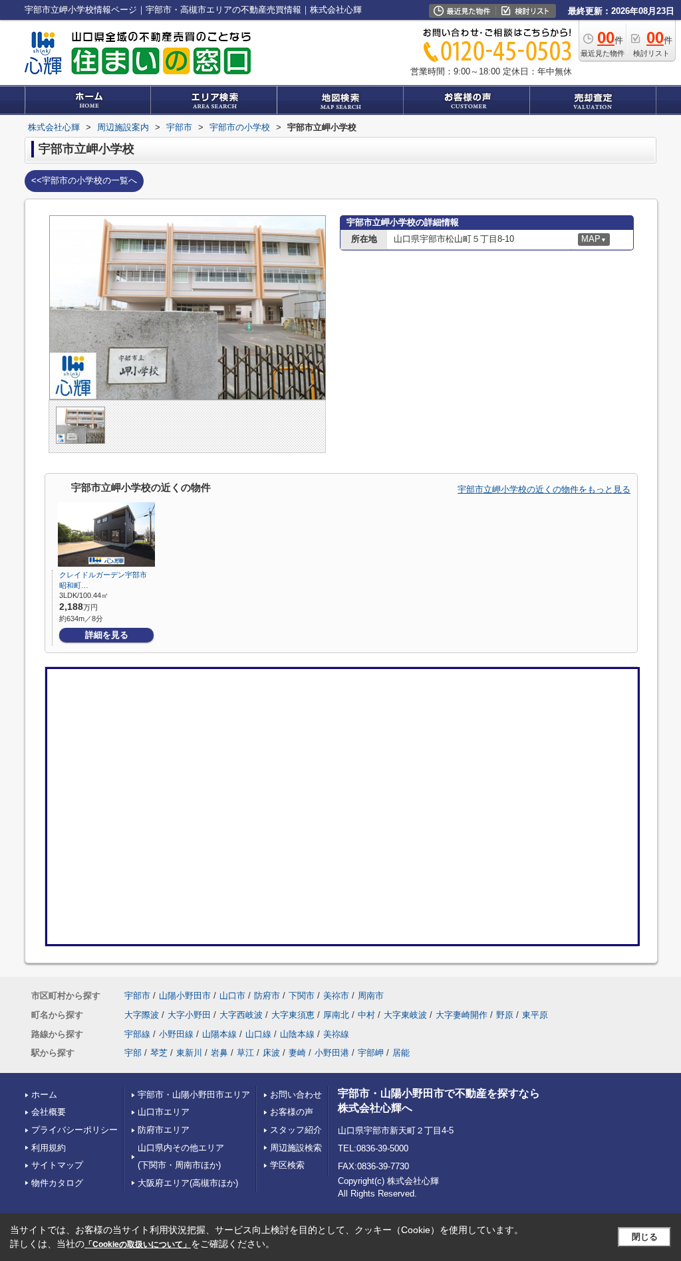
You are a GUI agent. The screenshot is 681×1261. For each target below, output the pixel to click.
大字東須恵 (293, 1015)
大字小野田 (189, 1015)
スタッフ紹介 (296, 1130)
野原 (504, 1015)
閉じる (645, 1237)
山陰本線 (297, 1034)
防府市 (267, 996)
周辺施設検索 (296, 1148)
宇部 (133, 1053)
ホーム (44, 1095)
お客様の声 (291, 1112)
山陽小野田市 (185, 996)
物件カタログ (57, 1183)
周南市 (371, 996)
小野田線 (176, 1034)
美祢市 (336, 996)
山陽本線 (219, 1034)
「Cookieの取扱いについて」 (137, 1244)
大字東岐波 (405, 1015)
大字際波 (141, 1015)
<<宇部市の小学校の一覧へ (84, 180)
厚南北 (336, 1015)
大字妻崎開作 (461, 1015)
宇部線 (137, 1034)
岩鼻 (219, 1053)
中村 (366, 1015)
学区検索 (287, 1165)
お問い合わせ (296, 1095)
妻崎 (297, 1053)
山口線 (258, 1034)
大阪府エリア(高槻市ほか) (188, 1183)
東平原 (535, 1015)
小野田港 (332, 1053)
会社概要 (48, 1112)
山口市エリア (164, 1112)
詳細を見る (106, 635)
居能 (401, 1053)
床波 (271, 1053)
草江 (245, 1053)
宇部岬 (371, 1053)
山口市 (232, 996)
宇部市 (137, 996)
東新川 (189, 1053)
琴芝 (159, 1053)
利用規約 (48, 1148)
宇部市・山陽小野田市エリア (194, 1095)
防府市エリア (164, 1130)
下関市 (302, 996)
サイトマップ (57, 1165)
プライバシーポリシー (74, 1130)
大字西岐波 (241, 1015)
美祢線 (336, 1034)
